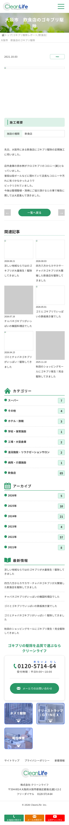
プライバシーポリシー (37, 760)
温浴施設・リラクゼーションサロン (29, 452)
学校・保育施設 (17, 431)
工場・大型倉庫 (17, 441)
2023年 (12, 526)
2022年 (12, 537)
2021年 (12, 547)
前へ (7, 212)
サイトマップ (11, 760)
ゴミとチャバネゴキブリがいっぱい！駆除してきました (34, 617)
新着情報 (60, 760)
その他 (12, 410)
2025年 (12, 506)
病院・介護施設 (17, 462)
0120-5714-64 (37, 666)
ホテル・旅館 (16, 421)
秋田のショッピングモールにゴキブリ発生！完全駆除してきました (34, 631)
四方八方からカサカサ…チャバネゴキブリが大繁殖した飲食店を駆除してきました (34, 585)
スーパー (13, 400)
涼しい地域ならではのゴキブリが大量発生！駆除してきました (34, 571)
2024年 (12, 516)
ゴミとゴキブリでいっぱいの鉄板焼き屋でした (30, 606)
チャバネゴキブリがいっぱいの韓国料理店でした (32, 596)
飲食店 (57, 56)
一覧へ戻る (34, 212)
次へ (61, 212)
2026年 (12, 495)
